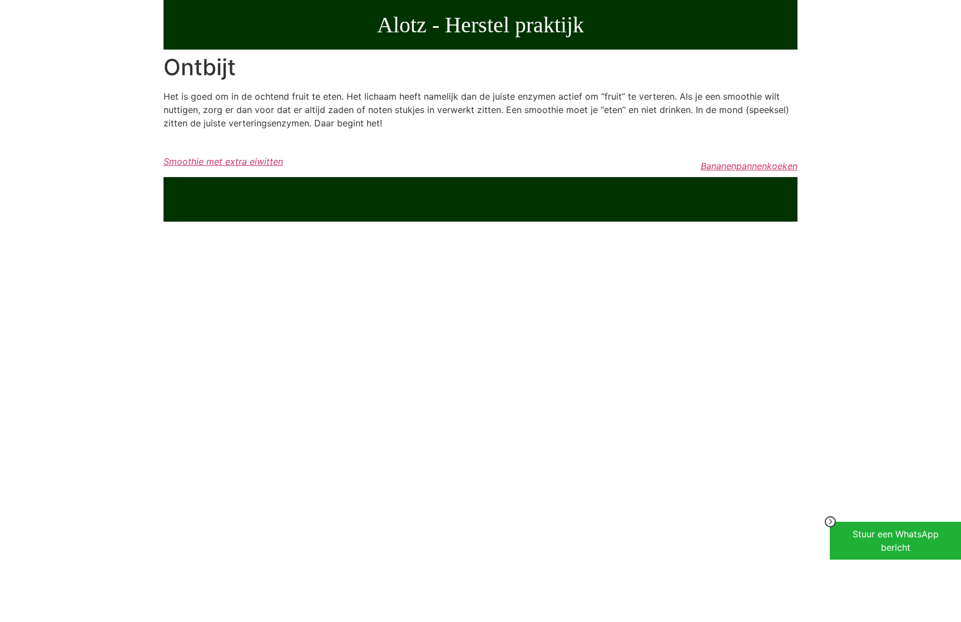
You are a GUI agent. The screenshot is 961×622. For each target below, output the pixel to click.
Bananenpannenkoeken (749, 166)
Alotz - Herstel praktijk (480, 24)
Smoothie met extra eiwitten (223, 161)
